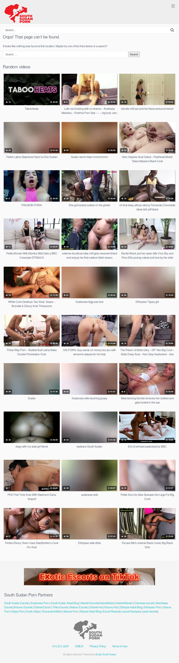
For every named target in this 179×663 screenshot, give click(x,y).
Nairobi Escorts (89, 603)
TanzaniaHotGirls (52, 611)
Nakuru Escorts (79, 607)
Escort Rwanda (112, 611)
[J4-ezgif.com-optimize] (89, 584)
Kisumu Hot (111, 607)
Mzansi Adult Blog (90, 611)
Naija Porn (18, 611)
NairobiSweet (124, 603)
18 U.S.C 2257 (60, 646)
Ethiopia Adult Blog (131, 607)
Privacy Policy (98, 646)
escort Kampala (132, 611)
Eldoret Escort (42, 607)
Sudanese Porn (40, 603)
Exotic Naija (33, 611)
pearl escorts (150, 611)
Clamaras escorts (144, 603)
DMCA (79, 646)
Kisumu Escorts (23, 607)
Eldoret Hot (96, 607)
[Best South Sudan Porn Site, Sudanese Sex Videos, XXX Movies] (20, 13)
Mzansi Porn (71, 611)
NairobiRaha (106, 603)
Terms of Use (119, 646)
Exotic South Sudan (106, 654)
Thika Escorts (60, 607)
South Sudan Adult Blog (65, 603)
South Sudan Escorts (16, 603)
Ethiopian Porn (152, 607)
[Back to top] (169, 652)
